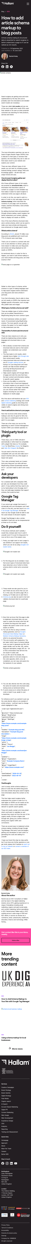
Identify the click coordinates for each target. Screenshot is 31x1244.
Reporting (4, 1129)
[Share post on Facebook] (2, 66)
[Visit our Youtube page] (15, 1163)
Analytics (4, 1126)
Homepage (4, 1140)
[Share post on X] (11, 66)
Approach (4, 1143)
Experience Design (7, 1121)
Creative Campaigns (7, 1087)
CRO (2, 1123)
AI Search (4, 1104)
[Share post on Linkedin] (7, 66)
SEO (8, 11)
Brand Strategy (6, 1090)
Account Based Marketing (9, 1107)
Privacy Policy (5, 1225)
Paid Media (5, 1098)
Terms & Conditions (7, 1227)
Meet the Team (6, 1148)
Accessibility (5, 1230)
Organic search (6, 1101)
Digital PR (4, 1109)
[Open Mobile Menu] (27, 3)
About (3, 1146)
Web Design (5, 1115)
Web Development (7, 1118)
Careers (3, 1151)
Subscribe (15, 940)
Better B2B (4, 1154)
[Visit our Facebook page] (2, 1163)
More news (17, 1049)
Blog (2, 11)
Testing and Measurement (9, 1132)
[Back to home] (7, 4)
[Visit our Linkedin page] (11, 1163)
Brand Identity (6, 1093)
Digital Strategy (6, 1096)
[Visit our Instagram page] (7, 1163)
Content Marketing (7, 1112)
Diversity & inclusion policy (9, 1233)
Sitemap (3, 1235)
